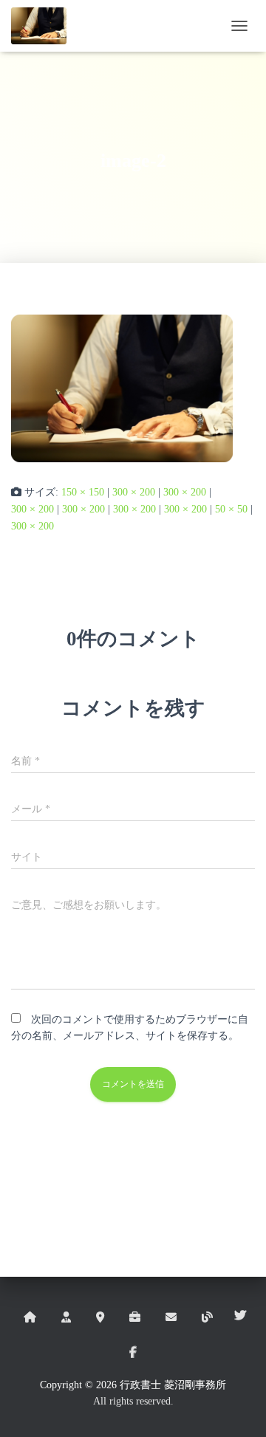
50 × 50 (231, 509)
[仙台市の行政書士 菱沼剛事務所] (44, 25)
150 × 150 (82, 492)
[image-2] (122, 388)
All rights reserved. (133, 1401)
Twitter (240, 1316)
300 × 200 (133, 492)
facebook (133, 1353)
